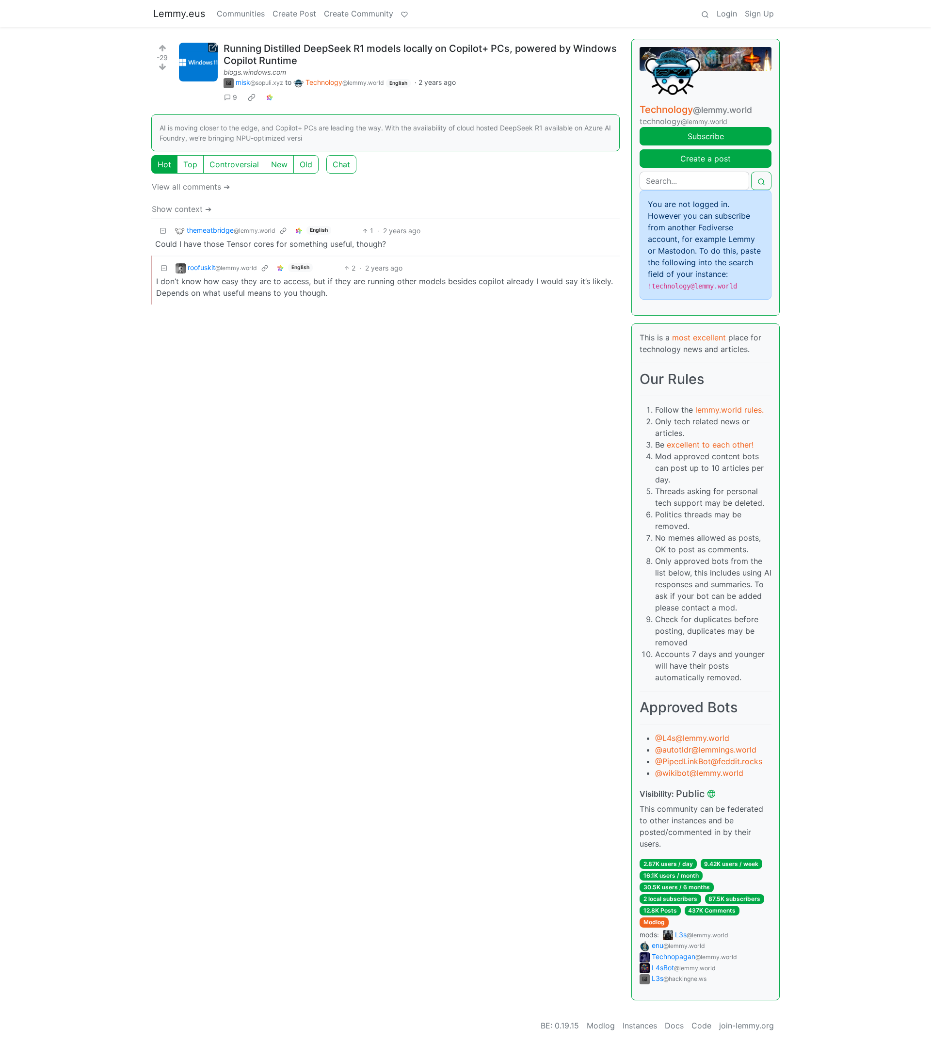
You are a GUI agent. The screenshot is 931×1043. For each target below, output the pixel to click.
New (279, 164)
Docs (674, 1025)
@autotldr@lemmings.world (705, 749)
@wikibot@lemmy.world (699, 773)
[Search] (705, 13)
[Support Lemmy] (404, 13)
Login (727, 13)
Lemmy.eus (179, 13)
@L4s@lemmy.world (692, 738)
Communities (241, 13)
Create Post (294, 13)
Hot (164, 164)
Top (190, 164)
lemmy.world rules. (729, 410)
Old (306, 164)
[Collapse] (163, 230)
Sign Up (759, 13)
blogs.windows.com (255, 72)
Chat (341, 164)
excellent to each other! (710, 444)
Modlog (654, 922)
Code (701, 1025)
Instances (640, 1025)
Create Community (358, 13)
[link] (251, 97)
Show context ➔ (181, 209)
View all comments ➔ (191, 187)
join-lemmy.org (746, 1025)
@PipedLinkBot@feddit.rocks (708, 761)
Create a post (705, 158)
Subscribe (706, 136)
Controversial (234, 164)
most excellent (699, 337)
